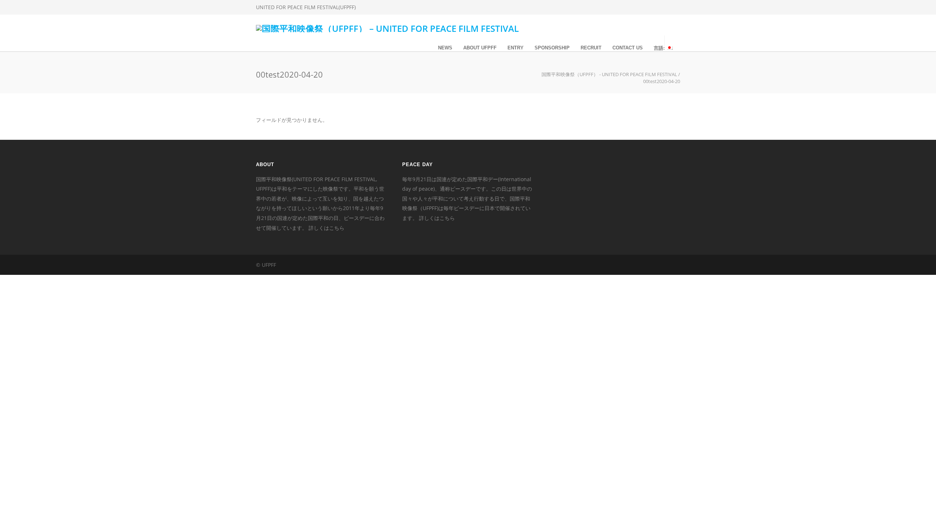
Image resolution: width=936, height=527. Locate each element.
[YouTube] (672, 7)
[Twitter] (658, 7)
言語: (660, 48)
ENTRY (515, 48)
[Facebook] (629, 7)
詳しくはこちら (326, 227)
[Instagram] (643, 7)
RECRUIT (591, 48)
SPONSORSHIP (552, 48)
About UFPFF (480, 48)
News (445, 48)
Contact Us (627, 48)
